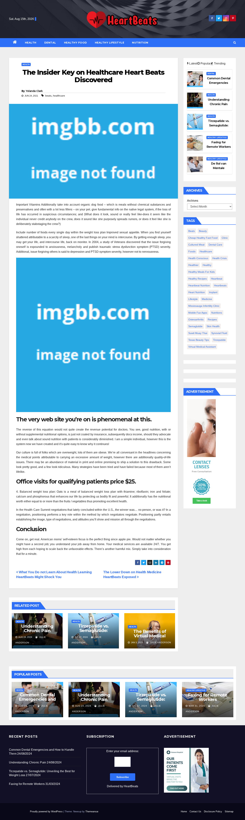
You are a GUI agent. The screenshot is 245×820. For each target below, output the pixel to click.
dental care (215, 244)
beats (48, 95)
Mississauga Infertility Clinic (203, 305)
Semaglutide (195, 326)
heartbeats (220, 285)
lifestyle (193, 299)
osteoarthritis (196, 319)
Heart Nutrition (196, 292)
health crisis (219, 258)
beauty (203, 231)
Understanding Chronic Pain (37, 628)
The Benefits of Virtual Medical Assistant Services (149, 636)
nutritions (216, 312)
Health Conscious (198, 258)
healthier (193, 265)
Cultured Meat (196, 244)
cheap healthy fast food (203, 237)
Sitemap (229, 811)
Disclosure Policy (213, 811)
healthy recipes (197, 278)
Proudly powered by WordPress (46, 811)
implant (213, 292)
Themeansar (91, 811)
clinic (225, 237)
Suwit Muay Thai (197, 333)
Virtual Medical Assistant (202, 346)
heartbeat (216, 278)
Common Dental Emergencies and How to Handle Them (37, 701)
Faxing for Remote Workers (207, 697)
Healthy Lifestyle (109, 42)
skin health (213, 326)
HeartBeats (131, 786)
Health (30, 42)
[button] (234, 42)
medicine (207, 299)
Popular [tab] (205, 63)
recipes (212, 319)
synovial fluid (219, 333)
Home (184, 811)
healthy (207, 265)
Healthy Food (75, 42)
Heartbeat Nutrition (199, 285)
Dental (50, 42)
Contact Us (195, 811)
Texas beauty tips (198, 339)
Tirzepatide (219, 339)
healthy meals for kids (201, 271)
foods (191, 251)
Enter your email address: (122, 769)
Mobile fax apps (197, 312)
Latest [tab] (193, 63)
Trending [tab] (219, 63)
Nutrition (140, 42)
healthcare (59, 95)
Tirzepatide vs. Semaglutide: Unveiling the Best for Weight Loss (93, 632)
